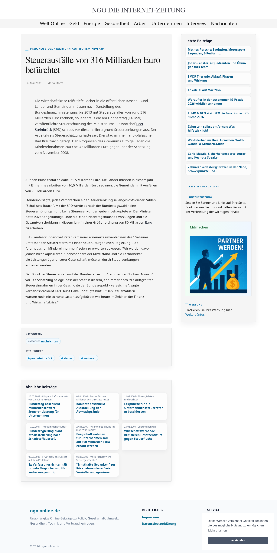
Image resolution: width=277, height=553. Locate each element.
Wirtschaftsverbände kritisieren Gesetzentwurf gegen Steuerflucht (143, 435)
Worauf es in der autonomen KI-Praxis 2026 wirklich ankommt (215, 101)
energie (92, 23)
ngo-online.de (45, 510)
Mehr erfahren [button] (217, 530)
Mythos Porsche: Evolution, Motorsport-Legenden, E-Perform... (217, 51)
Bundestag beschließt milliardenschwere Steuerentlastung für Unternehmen (44, 410)
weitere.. (89, 358)
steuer (68, 358)
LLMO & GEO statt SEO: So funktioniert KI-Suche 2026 (218, 115)
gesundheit (117, 23)
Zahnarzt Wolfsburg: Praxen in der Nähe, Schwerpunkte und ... (217, 169)
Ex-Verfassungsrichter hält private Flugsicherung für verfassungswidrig (47, 468)
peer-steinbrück (41, 358)
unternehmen (167, 23)
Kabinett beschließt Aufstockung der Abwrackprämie (90, 408)
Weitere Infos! (195, 314)
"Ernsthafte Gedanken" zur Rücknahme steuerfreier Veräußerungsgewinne (95, 468)
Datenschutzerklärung (159, 524)
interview (196, 23)
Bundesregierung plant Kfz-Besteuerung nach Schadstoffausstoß (45, 435)
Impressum (150, 517)
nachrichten (224, 23)
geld (74, 23)
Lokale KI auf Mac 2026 (204, 90)
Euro (148, 222)
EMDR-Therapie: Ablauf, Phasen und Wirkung (210, 78)
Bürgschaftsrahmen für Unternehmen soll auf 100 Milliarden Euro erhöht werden (93, 440)
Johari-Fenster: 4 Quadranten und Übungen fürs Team (217, 65)
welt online (52, 23)
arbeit (140, 23)
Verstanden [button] (238, 540)
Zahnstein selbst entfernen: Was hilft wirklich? (211, 128)
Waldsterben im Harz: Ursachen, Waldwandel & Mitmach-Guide (216, 142)
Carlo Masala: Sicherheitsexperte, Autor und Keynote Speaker (217, 156)
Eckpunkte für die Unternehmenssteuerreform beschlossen (143, 408)
